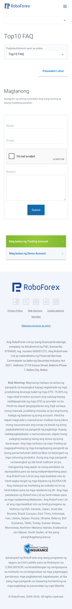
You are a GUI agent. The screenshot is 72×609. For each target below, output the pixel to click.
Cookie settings (55, 310)
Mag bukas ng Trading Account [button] (28, 241)
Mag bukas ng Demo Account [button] (27, 253)
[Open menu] (65, 6)
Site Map (36, 316)
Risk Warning (35, 310)
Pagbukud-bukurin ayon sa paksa (24, 48)
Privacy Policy (15, 310)
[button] (17, 6)
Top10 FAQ (16, 54)
